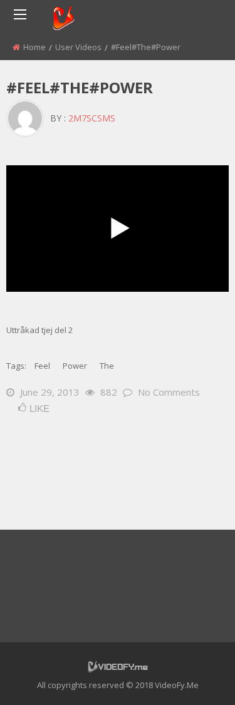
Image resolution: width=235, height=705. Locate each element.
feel (42, 365)
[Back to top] (194, 676)
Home (34, 47)
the (107, 365)
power (75, 365)
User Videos (78, 47)
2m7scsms (91, 118)
